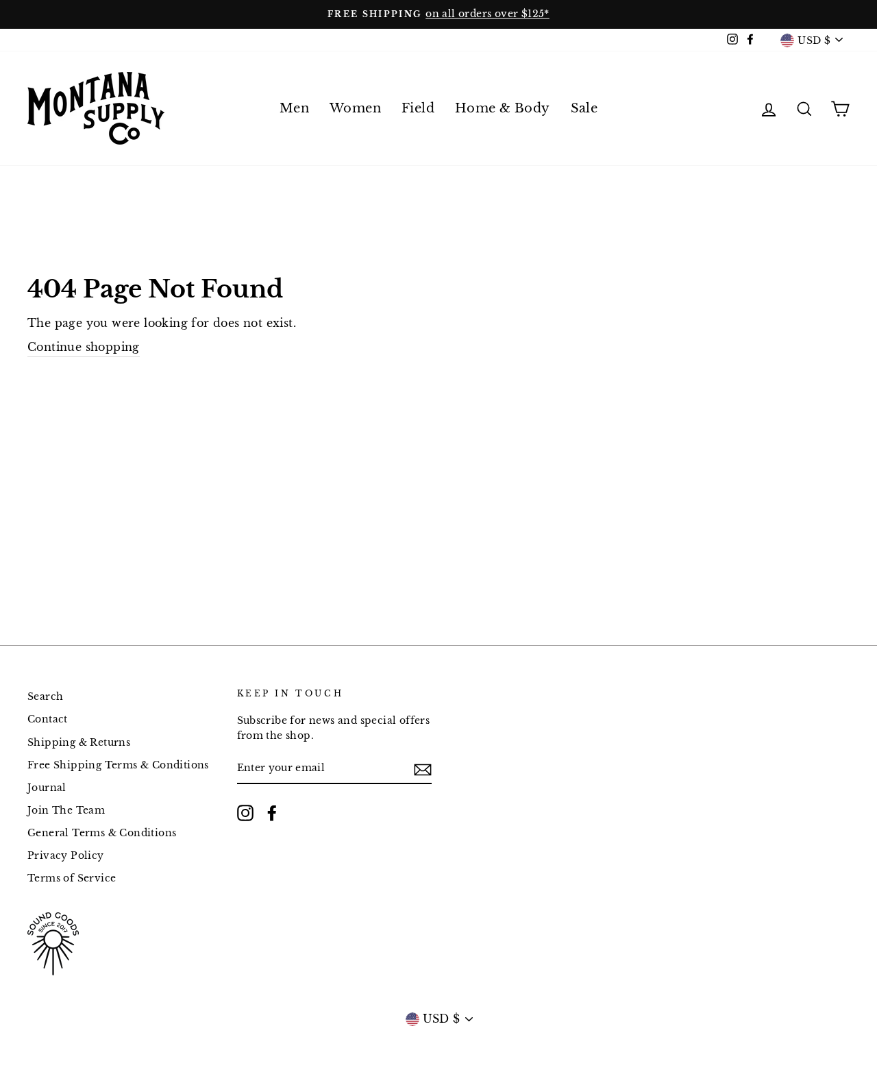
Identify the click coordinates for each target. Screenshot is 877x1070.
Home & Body (502, 108)
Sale (584, 108)
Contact (47, 719)
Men (294, 108)
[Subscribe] (423, 769)
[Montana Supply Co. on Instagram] (245, 813)
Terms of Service (71, 878)
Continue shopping (83, 347)
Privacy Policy (65, 856)
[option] (438, 14)
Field (418, 108)
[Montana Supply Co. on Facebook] (272, 813)
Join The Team (66, 810)
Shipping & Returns (78, 743)
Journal (46, 788)
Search (45, 697)
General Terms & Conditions (101, 833)
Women (355, 108)
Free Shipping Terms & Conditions (118, 765)
